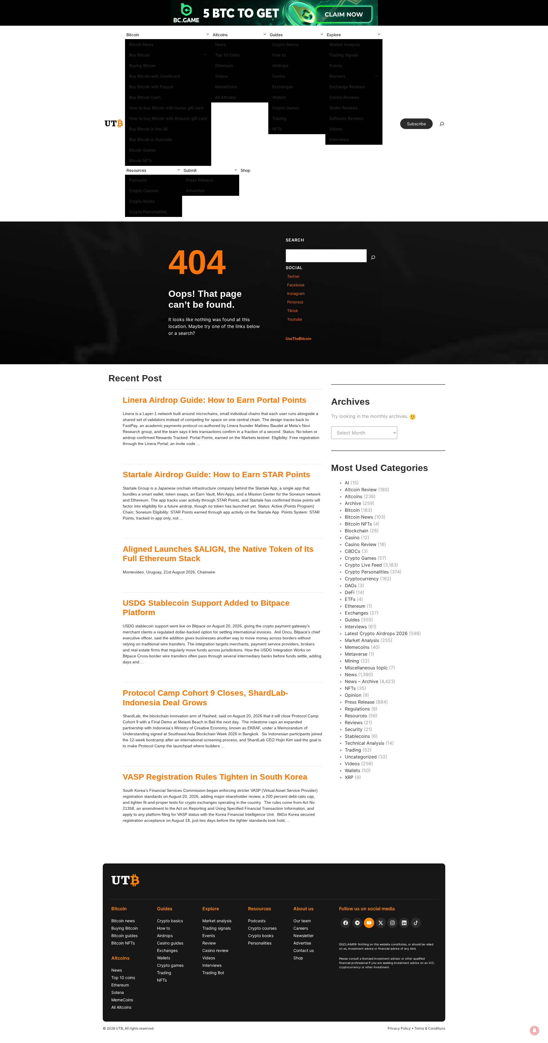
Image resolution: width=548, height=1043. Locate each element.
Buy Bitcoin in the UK (148, 128)
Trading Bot (213, 972)
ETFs (350, 599)
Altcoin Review (361, 489)
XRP (349, 777)
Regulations (357, 709)
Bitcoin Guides (142, 150)
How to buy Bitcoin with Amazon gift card (168, 118)
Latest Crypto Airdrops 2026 (376, 633)
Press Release (199, 180)
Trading (279, 118)
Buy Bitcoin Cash (145, 97)
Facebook (296, 285)
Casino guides (170, 943)
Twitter (293, 276)
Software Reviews (346, 118)
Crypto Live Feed (363, 565)
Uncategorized (361, 757)
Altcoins (220, 34)
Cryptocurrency (362, 578)
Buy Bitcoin (139, 55)
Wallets (279, 97)
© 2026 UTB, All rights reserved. (128, 1028)
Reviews (337, 76)
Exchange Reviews (347, 86)
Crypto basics (170, 920)
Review (209, 943)
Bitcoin (132, 34)
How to (279, 55)
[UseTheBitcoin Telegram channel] (357, 923)
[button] (208, 35)
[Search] (373, 257)
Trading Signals (343, 55)
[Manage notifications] (534, 1030)
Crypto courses (262, 928)
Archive (353, 503)
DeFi (349, 592)
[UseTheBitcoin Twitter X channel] (381, 923)
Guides (276, 34)
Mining (352, 661)
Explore (334, 34)
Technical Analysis (364, 743)
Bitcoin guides (124, 935)
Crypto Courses (144, 190)
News (220, 44)
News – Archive (361, 681)
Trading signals (216, 928)
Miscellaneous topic (366, 667)
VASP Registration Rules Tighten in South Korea (215, 776)
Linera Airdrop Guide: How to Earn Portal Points (215, 400)
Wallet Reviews (343, 107)
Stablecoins (357, 736)
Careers (300, 928)
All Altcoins (225, 97)
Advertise (195, 190)
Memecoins (357, 647)
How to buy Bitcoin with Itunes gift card (166, 107)
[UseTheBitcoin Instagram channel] (392, 923)
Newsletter (303, 935)
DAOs (350, 585)
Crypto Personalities (148, 211)
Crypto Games (285, 107)
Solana (221, 76)
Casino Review (360, 544)
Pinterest (295, 302)
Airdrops (280, 65)
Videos (335, 128)
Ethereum (224, 65)
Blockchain (356, 530)
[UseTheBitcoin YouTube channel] (369, 923)
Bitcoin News (141, 44)
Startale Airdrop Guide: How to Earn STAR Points (216, 474)
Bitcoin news (123, 920)
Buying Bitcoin (142, 65)
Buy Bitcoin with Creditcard (154, 76)
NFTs (277, 128)
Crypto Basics (285, 44)
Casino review (215, 950)
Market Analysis (344, 44)
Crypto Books (142, 201)
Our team (302, 920)
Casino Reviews (344, 97)
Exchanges (282, 86)
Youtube (294, 319)
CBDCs (352, 551)
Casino (278, 76)
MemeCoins (226, 86)
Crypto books (260, 935)
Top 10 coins (123, 977)
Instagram (296, 293)
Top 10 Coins (227, 55)
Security (353, 729)
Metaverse (356, 654)
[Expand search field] (441, 125)
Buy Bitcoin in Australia (150, 139)
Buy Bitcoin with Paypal (151, 86)
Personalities (259, 943)
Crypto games (170, 965)
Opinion (353, 695)
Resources (136, 170)
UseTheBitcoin (298, 339)
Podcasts (138, 180)
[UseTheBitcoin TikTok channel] (416, 923)
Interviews (339, 139)
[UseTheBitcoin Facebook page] (346, 923)
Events (335, 65)
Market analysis (216, 920)
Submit (190, 170)
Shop (245, 170)
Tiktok (292, 310)
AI (347, 483)
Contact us (303, 950)
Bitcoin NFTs (140, 160)
